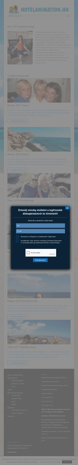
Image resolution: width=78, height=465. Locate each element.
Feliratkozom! (40, 260)
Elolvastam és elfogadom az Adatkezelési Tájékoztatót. (38, 236)
